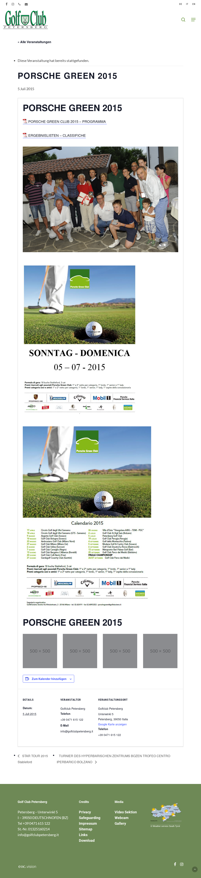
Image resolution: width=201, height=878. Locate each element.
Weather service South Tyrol (166, 826)
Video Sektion (126, 812)
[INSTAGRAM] (13, 4)
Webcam (122, 818)
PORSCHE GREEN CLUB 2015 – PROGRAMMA (67, 121)
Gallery (120, 823)
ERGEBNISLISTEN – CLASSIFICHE (57, 135)
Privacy (85, 812)
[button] (193, 20)
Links (83, 835)
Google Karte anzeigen (112, 724)
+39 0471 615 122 (36, 823)
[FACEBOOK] (7, 4)
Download (87, 840)
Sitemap (85, 829)
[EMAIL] (26, 4)
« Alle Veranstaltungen (34, 42)
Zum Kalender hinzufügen (49, 679)
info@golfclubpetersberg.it (38, 835)
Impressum (88, 823)
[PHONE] (19, 4)
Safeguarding (89, 818)
